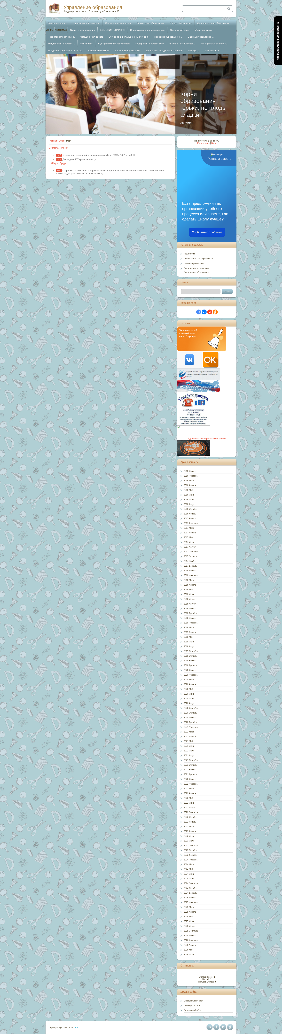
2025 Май (188, 916)
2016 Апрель (190, 485)
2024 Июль (189, 878)
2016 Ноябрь (190, 514)
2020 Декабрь (190, 722)
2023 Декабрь (190, 855)
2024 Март (189, 864)
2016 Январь (190, 471)
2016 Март (189, 480)
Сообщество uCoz (193, 1005)
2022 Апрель (190, 793)
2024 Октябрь (190, 888)
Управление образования (92, 7)
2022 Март (189, 788)
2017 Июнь (189, 542)
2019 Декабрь (190, 665)
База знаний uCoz (192, 1010)
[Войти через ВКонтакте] (204, 312)
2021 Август (190, 755)
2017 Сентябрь (191, 551)
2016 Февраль (191, 476)
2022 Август (190, 807)
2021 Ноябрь (190, 769)
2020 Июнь (189, 694)
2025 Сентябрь (191, 931)
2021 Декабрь (190, 774)
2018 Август (190, 604)
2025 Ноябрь (190, 935)
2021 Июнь (189, 746)
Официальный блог (193, 1001)
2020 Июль (189, 698)
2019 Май (188, 637)
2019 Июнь (189, 641)
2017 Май (188, 537)
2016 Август (190, 504)
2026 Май (188, 950)
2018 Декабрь (190, 613)
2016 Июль (189, 499)
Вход (213, 143)
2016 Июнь (189, 495)
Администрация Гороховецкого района (207, 438)
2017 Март (189, 528)
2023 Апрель (190, 831)
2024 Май (188, 869)
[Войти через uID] (198, 312)
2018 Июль (189, 599)
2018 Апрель (190, 585)
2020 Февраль (191, 675)
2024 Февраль (191, 859)
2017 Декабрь (190, 566)
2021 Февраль (191, 727)
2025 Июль (189, 926)
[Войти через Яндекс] (209, 312)
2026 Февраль (191, 940)
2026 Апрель (190, 945)
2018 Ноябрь (190, 608)
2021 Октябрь (190, 765)
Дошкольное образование (196, 268)
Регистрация (203, 143)
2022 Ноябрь (190, 822)
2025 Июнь (189, 921)
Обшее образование (194, 263)
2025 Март (189, 907)
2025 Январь (190, 897)
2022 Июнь (189, 803)
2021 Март (189, 732)
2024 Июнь (189, 874)
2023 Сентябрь (191, 845)
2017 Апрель (190, 532)
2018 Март (189, 580)
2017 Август (190, 547)
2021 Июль (189, 750)
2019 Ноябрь (190, 660)
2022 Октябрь (190, 817)
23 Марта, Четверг (58, 148)
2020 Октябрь (190, 713)
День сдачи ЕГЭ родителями (78, 159)
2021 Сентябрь (191, 760)
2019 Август (190, 646)
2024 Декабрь (190, 893)
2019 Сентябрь (191, 651)
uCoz (77, 1027)
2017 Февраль (191, 523)
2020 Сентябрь (191, 708)
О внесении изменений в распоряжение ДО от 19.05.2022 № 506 (98, 155)
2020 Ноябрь (190, 717)
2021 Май (188, 741)
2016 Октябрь (190, 509)
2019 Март (189, 627)
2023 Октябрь (190, 850)
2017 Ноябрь (190, 561)
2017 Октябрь (190, 556)
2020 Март (189, 679)
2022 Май (188, 798)
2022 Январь (190, 779)
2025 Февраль (191, 902)
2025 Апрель (190, 912)
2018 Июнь (189, 594)
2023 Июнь (189, 836)
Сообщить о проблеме (207, 232)
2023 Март (189, 826)
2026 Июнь (189, 954)
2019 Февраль (191, 623)
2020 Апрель (190, 684)
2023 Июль (189, 841)
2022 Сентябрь (191, 812)
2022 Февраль (191, 784)
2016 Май (188, 490)
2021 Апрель (190, 736)
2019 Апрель (190, 632)
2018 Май (188, 589)
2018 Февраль (191, 575)
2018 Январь (190, 570)
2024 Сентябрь (191, 883)
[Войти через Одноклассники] (215, 312)
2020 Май (188, 689)
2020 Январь (190, 670)
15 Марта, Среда (57, 163)
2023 (61, 141)
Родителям (189, 253)
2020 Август (190, 703)
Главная (53, 141)
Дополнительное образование (198, 258)
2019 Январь (190, 618)
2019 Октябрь (190, 656)
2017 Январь (190, 518)
